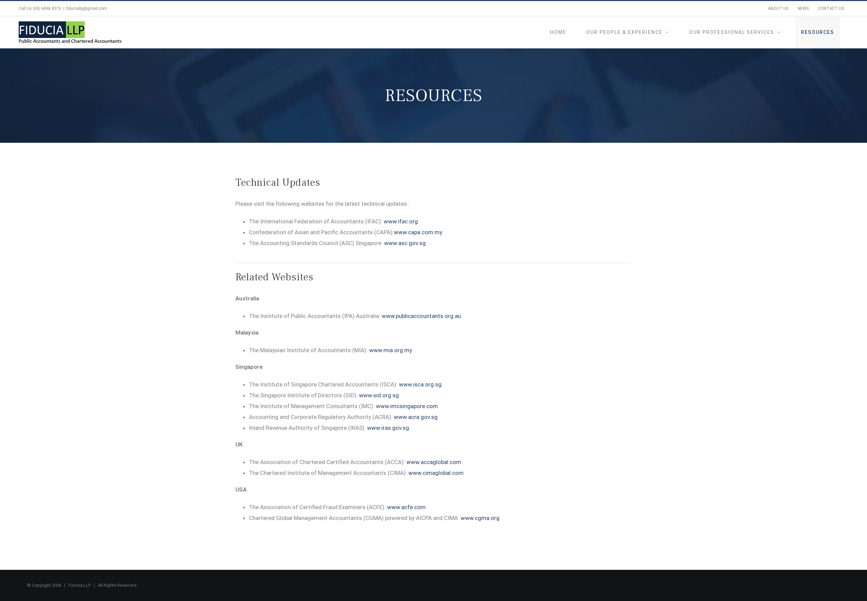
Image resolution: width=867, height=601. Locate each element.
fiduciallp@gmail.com (86, 8)
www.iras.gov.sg (388, 427)
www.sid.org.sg (379, 395)
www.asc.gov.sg (405, 243)
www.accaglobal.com (433, 462)
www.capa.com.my (418, 232)
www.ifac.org (401, 221)
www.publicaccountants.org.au (421, 316)
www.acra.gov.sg (416, 417)
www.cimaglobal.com (436, 472)
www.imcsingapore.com (407, 406)
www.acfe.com (406, 507)
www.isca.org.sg (420, 384)
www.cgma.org (480, 518)
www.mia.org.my (390, 350)
